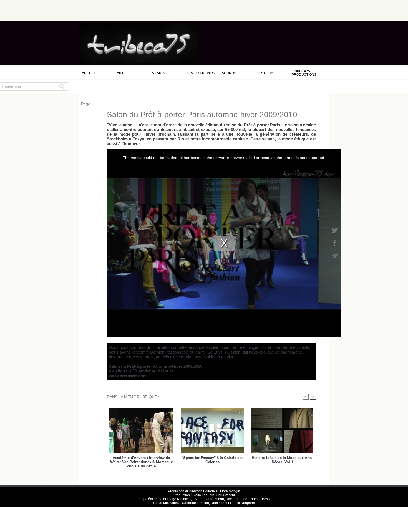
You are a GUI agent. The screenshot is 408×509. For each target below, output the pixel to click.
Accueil (89, 73)
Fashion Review (201, 73)
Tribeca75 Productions (304, 73)
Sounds (229, 73)
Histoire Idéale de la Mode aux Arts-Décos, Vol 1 (282, 460)
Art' (120, 73)
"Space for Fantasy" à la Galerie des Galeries (212, 460)
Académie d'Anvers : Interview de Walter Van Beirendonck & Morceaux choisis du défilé (141, 462)
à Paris (158, 73)
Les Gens (265, 73)
